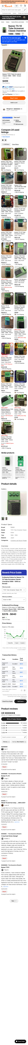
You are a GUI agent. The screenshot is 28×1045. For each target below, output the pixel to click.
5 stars (3, 723)
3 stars (3, 728)
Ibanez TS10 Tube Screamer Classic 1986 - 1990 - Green (11, 75)
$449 (21, 684)
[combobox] (12, 590)
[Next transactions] (24, 690)
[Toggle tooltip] (7, 45)
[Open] (24, 589)
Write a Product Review (14, 719)
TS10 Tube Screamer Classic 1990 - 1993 (6, 471)
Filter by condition (7, 596)
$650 (21, 686)
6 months (10, 643)
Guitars (14, 13)
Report (4, 767)
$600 (21, 664)
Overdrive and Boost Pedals (19, 540)
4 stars (3, 725)
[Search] (25, 10)
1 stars (3, 732)
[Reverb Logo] (8, 6)
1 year (16, 643)
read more (16, 822)
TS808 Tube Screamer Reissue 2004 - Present (20, 471)
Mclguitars (10, 109)
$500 (21, 668)
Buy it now (14, 98)
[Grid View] (3, 140)
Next (13, 901)
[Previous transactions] (21, 690)
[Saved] (21, 6)
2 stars (3, 730)
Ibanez (12, 527)
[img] (17, 109)
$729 (21, 676)
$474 (21, 680)
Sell (17, 5)
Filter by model (6, 587)
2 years (22, 643)
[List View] (5, 140)
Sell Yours (20, 701)
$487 (21, 672)
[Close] (25, 37)
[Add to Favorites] (22, 33)
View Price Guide (7, 701)
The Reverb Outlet (6, 13)
